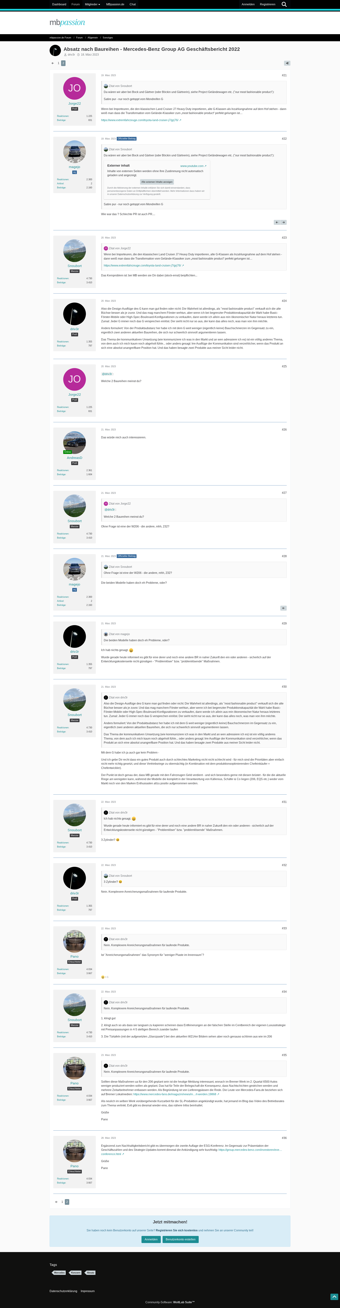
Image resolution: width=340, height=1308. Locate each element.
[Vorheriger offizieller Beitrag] (277, 222)
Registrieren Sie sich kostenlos (177, 1230)
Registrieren (267, 4)
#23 (284, 237)
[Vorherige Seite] (53, 63)
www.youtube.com (191, 165)
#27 (284, 492)
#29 (284, 623)
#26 (284, 429)
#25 (284, 366)
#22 (284, 138)
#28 (284, 556)
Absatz (90, 1272)
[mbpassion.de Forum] (170, 23)
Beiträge (61, 120)
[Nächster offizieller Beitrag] (283, 222)
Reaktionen (63, 116)
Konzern (75, 1272)
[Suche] (284, 4)
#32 (284, 865)
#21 (284, 75)
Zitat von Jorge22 (120, 248)
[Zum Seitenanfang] (334, 1297)
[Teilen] (287, 63)
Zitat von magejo (119, 634)
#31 (284, 801)
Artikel (60, 183)
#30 (284, 686)
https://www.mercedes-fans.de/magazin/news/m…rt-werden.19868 (174, 1094)
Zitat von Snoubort (120, 85)
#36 (284, 1137)
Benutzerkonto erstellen (181, 1239)
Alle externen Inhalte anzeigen (156, 182)
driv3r (108, 374)
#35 (284, 1055)
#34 (284, 991)
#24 (284, 300)
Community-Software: (170, 1302)
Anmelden (248, 4)
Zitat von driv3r (118, 697)
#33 (284, 928)
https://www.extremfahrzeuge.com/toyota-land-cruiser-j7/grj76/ (139, 120)
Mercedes (59, 1272)
